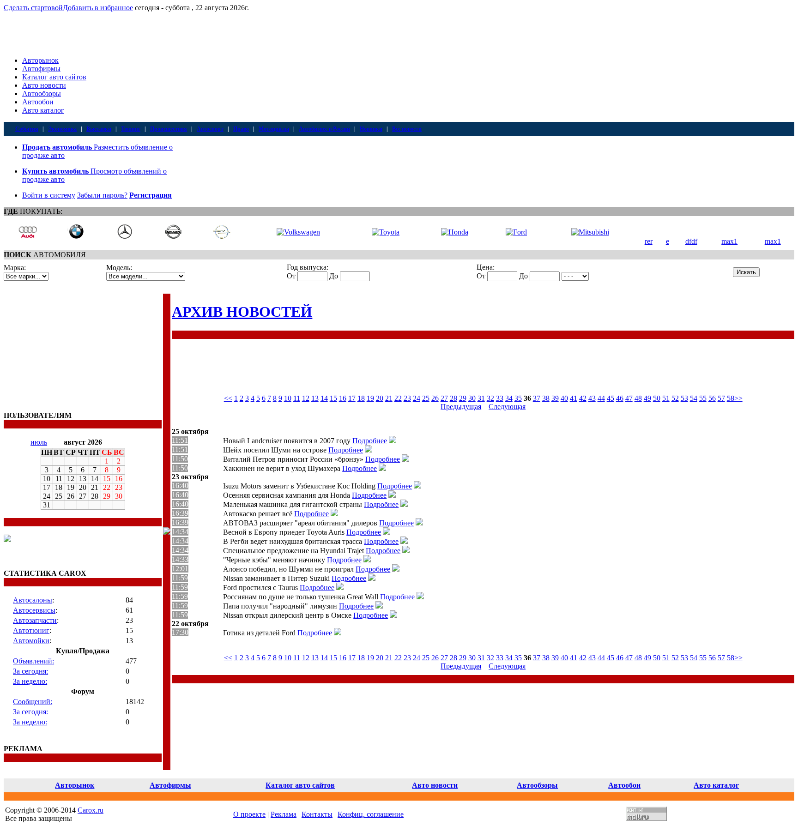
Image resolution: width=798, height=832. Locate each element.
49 (647, 398)
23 (407, 398)
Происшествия (168, 129)
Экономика (62, 129)
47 (629, 398)
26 (435, 398)
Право (241, 129)
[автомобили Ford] (516, 232)
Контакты (317, 814)
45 (610, 398)
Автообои (38, 102)
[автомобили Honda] (454, 232)
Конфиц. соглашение (371, 814)
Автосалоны (32, 600)
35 (518, 398)
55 (703, 398)
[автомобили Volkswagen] (298, 232)
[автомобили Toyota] (385, 232)
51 (666, 398)
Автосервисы (34, 610)
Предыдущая (461, 406)
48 (638, 398)
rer (649, 241)
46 (619, 398)
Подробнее (369, 441)
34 (509, 398)
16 (342, 398)
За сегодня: (30, 671)
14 (324, 398)
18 (361, 398)
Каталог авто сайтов (54, 77)
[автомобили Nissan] (173, 237)
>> (738, 398)
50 (656, 398)
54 (693, 398)
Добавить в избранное (98, 8)
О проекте (249, 814)
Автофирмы (41, 68)
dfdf (691, 241)
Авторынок (40, 60)
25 (425, 398)
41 (573, 398)
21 (389, 398)
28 (453, 398)
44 (601, 398)
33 (499, 398)
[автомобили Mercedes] (124, 237)
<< (228, 398)
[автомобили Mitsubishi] (590, 232)
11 (296, 398)
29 (462, 398)
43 (592, 398)
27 (444, 398)
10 (287, 398)
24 (416, 398)
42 (582, 398)
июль (38, 442)
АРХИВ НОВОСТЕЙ (242, 311)
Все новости (407, 129)
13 (315, 398)
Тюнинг (130, 129)
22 (398, 398)
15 (333, 398)
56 (712, 398)
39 (555, 398)
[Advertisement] (61, 351)
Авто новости (44, 85)
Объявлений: (33, 661)
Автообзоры (41, 93)
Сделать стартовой (33, 8)
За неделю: (30, 681)
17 (352, 398)
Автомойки (31, 641)
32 (490, 398)
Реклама (283, 814)
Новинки (371, 129)
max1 (729, 241)
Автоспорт (210, 129)
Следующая (507, 406)
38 (546, 398)
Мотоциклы (274, 129)
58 (730, 398)
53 (684, 398)
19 (370, 398)
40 (564, 398)
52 (675, 398)
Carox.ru (90, 810)
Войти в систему (48, 195)
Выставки (98, 129)
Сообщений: (32, 701)
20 (379, 398)
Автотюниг (31, 630)
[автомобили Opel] (221, 237)
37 (536, 398)
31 (481, 398)
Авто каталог (43, 110)
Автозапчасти (35, 620)
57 (721, 398)
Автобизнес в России (324, 129)
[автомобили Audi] (27, 237)
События (26, 129)
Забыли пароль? (102, 195)
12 (305, 398)
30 (472, 398)
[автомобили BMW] (76, 237)
